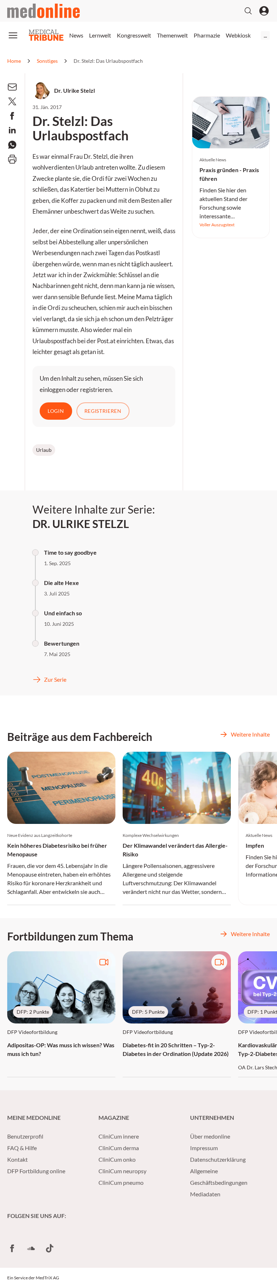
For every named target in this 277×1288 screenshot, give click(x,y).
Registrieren (103, 411)
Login (56, 411)
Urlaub (44, 450)
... (265, 35)
